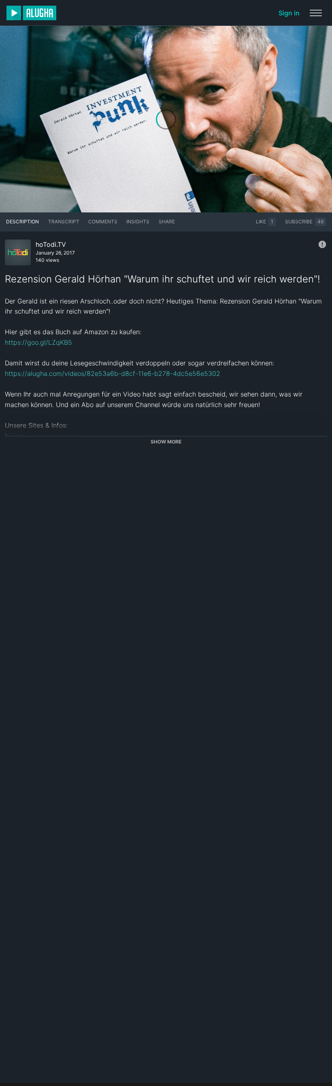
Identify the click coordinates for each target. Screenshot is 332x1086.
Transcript (63, 221)
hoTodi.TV (51, 244)
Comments (102, 221)
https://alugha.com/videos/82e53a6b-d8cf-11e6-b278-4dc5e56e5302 (112, 373)
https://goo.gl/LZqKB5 (38, 342)
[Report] (322, 244)
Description (22, 221)
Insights (137, 221)
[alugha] (31, 13)
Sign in (289, 13)
